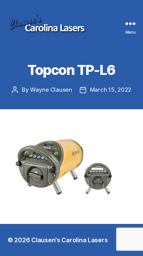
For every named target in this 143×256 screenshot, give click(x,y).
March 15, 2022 (110, 89)
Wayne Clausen (51, 89)
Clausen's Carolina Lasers (69, 240)
